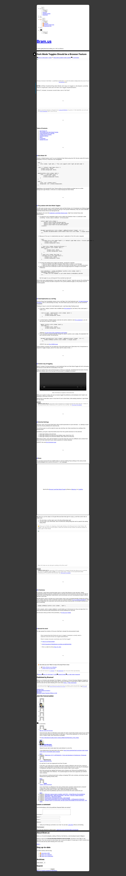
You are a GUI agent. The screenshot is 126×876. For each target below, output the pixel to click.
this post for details (77, 404)
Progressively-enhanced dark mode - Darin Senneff (57, 797)
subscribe (70, 824)
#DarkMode (54, 644)
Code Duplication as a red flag (47, 133)
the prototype (61, 82)
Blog (40, 8)
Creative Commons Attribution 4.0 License (57, 686)
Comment (39, 814)
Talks (41, 16)
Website (39, 822)
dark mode (72, 674)
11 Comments (75, 57)
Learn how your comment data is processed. (67, 829)
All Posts (45, 12)
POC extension (43, 111)
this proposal (67, 308)
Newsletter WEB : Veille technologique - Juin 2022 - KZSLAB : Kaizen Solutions (64, 795)
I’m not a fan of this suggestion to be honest (56, 332)
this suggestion (78, 320)
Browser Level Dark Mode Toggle (57, 489)
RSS (41, 19)
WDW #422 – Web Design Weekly (53, 796)
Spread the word (44, 139)
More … (38, 844)
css (68, 674)
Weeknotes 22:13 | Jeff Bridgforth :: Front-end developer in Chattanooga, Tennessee (65, 755)
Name (38, 817)
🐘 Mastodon (60, 670)
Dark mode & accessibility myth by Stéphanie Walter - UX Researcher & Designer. (64, 799)
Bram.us (44, 41)
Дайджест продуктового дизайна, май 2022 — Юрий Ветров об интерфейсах (65, 794)
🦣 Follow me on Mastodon (46, 856)
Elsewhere (45, 14)
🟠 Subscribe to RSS (45, 853)
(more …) (65, 682)
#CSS (43, 644)
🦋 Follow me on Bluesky (46, 854)
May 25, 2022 (57, 647)
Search (41, 27)
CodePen (80, 489)
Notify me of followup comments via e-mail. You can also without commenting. (61, 824)
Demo (41, 137)
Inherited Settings (44, 135)
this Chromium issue (51, 442)
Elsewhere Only (47, 26)
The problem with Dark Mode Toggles (49, 132)
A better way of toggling (46, 134)
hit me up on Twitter (66, 612)
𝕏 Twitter (51, 670)
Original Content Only (49, 24)
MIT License (84, 686)
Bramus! (40, 674)
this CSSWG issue (53, 344)
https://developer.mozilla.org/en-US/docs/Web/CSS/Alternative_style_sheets (60, 737)
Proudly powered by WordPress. (49, 870)
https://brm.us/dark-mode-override (62, 57)
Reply (41, 740)
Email (38, 819)
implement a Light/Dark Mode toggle (58, 213)
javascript (77, 674)
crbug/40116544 (63, 110)
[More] (41, 30)
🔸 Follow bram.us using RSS (48, 668)
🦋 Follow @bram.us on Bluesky (49, 667)
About (41, 17)
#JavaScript (48, 644)
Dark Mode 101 (43, 131)
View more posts (72, 682)
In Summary (43, 138)
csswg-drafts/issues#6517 (79, 599)
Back (46, 32)
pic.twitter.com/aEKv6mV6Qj (64, 644)
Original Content (46, 13)
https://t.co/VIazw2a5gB (48, 641)
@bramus (74, 489)
